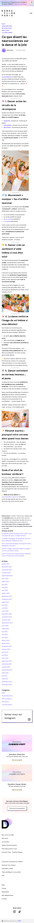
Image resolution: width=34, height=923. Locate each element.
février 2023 (6, 640)
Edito (3, 24)
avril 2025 (5, 590)
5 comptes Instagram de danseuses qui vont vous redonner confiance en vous (16, 539)
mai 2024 (5, 608)
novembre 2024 (7, 599)
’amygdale (7, 221)
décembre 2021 (7, 661)
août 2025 (5, 578)
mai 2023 (5, 634)
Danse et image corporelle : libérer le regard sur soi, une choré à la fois (16, 550)
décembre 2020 (7, 681)
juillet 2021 (5, 673)
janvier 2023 (5, 643)
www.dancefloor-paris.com (10, 497)
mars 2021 (5, 679)
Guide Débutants (7, 26)
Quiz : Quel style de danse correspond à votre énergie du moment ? (16, 545)
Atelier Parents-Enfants (9, 845)
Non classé (5, 30)
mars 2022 (5, 658)
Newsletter (5, 892)
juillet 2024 (5, 602)
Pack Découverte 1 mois (9, 849)
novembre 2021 (7, 664)
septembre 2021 (7, 670)
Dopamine (7, 121)
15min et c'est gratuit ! (20, 4)
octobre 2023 (6, 620)
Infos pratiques (7, 28)
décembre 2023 (7, 614)
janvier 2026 (5, 564)
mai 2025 (5, 587)
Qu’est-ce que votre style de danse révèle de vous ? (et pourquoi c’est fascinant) (16, 555)
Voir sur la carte (17, 760)
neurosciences (6, 77)
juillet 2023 (5, 628)
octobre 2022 (6, 649)
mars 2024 (5, 611)
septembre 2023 (7, 623)
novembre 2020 (7, 684)
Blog (3, 885)
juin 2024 (4, 605)
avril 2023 (5, 637)
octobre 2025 (6, 573)
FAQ (3, 875)
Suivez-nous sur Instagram (13, 716)
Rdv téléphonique (7, 895)
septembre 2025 (7, 575)
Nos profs (5, 838)
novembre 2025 (7, 570)
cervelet (8, 219)
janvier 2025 (5, 593)
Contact (4, 899)
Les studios (5, 842)
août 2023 (5, 626)
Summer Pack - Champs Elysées (12, 852)
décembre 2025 (7, 567)
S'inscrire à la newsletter (17, 808)
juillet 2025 (5, 581)
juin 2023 (4, 631)
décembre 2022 (7, 646)
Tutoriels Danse (7, 32)
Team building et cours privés (11, 872)
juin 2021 (4, 676)
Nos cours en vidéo (8, 835)
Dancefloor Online (7, 868)
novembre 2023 (7, 617)
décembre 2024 (7, 596)
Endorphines (8, 125)
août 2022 (5, 652)
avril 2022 (5, 655)
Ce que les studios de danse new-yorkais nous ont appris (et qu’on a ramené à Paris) (16, 534)
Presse (4, 888)
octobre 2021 (6, 667)
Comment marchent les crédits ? (12, 861)
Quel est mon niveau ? (9, 865)
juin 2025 (4, 584)
